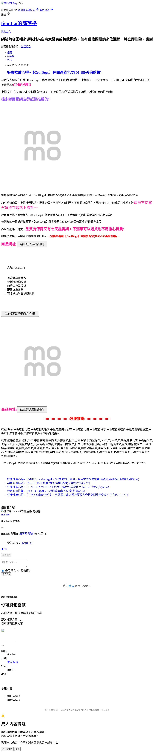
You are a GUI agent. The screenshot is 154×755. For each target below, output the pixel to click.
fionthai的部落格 (19, 23)
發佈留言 (6, 574)
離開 (17, 749)
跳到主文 (6, 31)
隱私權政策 (94, 710)
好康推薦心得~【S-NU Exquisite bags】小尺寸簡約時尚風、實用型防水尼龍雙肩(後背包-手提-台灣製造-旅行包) (73, 479)
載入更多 (6, 555)
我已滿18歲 (7, 749)
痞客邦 (23, 533)
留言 (31, 533)
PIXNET (54, 710)
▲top (4, 548)
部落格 (10, 56)
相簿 (9, 52)
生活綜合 (26, 46)
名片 (9, 59)
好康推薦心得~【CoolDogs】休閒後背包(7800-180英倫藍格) (54, 72)
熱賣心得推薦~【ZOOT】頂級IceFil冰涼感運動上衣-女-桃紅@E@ (46, 490)
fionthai (5, 514)
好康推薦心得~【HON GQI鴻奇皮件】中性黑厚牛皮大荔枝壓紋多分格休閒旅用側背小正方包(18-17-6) (67, 494)
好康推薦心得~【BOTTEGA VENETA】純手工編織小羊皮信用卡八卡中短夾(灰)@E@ (58, 487)
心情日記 (27, 542)
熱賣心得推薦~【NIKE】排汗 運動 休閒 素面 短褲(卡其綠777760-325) (48, 483)
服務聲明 (105, 710)
